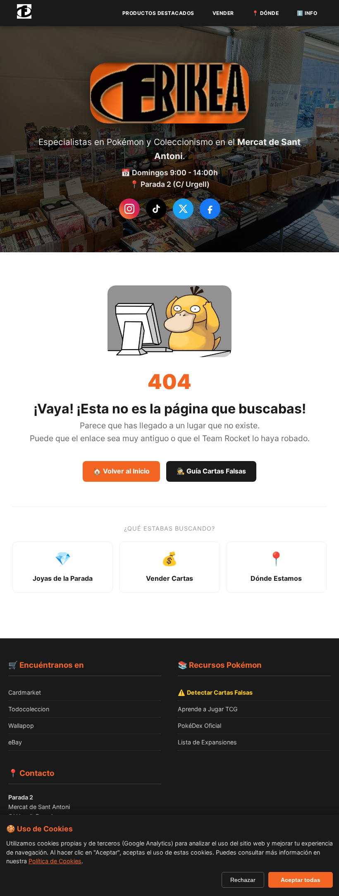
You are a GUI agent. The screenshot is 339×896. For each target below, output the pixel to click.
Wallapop (21, 725)
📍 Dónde (265, 13)
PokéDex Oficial (199, 725)
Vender (223, 13)
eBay (15, 742)
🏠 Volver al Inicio (121, 471)
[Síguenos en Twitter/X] (183, 208)
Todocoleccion (28, 708)
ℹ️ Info (307, 13)
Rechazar (242, 880)
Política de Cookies (55, 861)
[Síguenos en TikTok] (156, 208)
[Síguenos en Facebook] (210, 208)
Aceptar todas (300, 880)
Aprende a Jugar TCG (208, 708)
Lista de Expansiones (207, 742)
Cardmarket (24, 692)
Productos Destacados (158, 13)
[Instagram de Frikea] (129, 208)
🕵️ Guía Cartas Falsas (211, 471)
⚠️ (215, 692)
